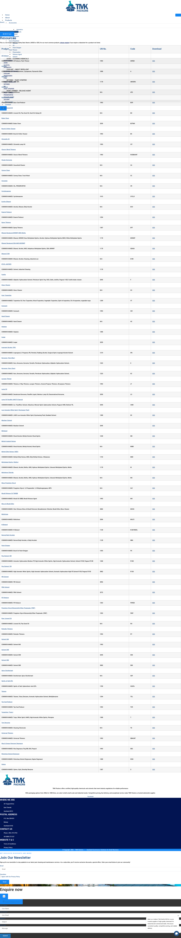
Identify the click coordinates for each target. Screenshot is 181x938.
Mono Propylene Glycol (9, 483)
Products (8, 20)
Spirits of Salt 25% (7, 681)
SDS (153, 61)
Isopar (3, 337)
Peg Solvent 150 (7, 566)
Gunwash (4, 306)
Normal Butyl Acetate (8, 535)
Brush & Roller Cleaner (8, 129)
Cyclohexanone (6, 191)
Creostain (4, 181)
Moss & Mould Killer (8, 504)
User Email (4, 912)
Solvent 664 (5, 639)
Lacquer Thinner (7, 379)
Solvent (15, 57)
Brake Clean (5, 118)
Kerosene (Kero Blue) (8, 358)
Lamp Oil (4, 389)
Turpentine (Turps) (7, 712)
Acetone (4, 66)
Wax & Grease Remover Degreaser (12, 744)
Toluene (4, 691)
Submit (5, 936)
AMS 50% (4, 77)
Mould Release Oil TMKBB (10, 493)
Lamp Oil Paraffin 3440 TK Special (12, 400)
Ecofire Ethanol (6, 202)
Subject (3, 919)
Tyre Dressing (6, 723)
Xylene (4, 764)
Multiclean (5, 514)
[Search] (3, 29)
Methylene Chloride (8, 473)
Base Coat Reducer (7, 97)
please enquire (64, 43)
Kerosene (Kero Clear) (8, 368)
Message (3, 925)
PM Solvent (5, 577)
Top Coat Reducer (7, 702)
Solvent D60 (5, 660)
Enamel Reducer (7, 212)
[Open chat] (176, 933)
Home (7, 15)
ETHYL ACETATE (6, 264)
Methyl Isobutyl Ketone (9, 441)
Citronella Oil (6, 139)
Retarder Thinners (7, 629)
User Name (4, 905)
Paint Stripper (6, 546)
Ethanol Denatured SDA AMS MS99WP (13, 243)
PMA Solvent (5, 587)
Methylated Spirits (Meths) (10, 462)
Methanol (4, 431)
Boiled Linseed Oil (7, 108)
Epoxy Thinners (6, 222)
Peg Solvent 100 (7, 556)
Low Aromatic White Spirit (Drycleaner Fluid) (15, 410)
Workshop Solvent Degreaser (10, 754)
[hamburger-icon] (178, 15)
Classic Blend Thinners (9, 150)
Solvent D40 (5, 650)
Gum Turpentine (6, 295)
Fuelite (4, 275)
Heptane (4, 327)
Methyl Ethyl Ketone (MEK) (10, 452)
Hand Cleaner (6, 316)
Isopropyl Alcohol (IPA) (9, 348)
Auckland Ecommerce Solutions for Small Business (102, 850)
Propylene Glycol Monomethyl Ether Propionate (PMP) (18, 608)
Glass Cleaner (6, 285)
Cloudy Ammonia (7, 160)
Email (1, 866)
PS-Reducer (5, 598)
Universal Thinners (7, 733)
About (7, 17)
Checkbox (3, 874)
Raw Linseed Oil (7, 619)
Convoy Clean (6, 170)
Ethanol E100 (6, 254)
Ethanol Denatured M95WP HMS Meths (14, 233)
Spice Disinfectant (7, 671)
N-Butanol (5, 525)
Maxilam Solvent (7, 420)
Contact (8, 104)
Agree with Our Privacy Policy (11, 877)
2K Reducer (5, 56)
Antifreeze (5, 87)
